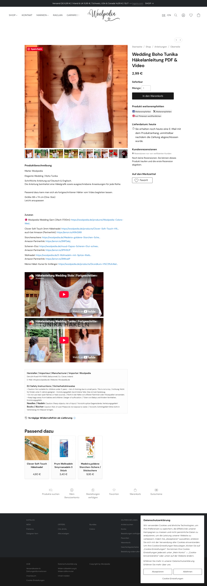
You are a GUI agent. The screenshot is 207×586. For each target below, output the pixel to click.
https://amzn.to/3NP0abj (58, 241)
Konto (123, 529)
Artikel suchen (127, 524)
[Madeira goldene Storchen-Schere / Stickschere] (90, 448)
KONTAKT (27, 15)
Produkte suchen (50, 494)
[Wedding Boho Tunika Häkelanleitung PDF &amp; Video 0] (29, 153)
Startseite (137, 46)
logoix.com (137, 3)
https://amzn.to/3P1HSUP (58, 250)
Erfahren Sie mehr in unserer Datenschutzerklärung (168, 561)
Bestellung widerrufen (130, 551)
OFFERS (61, 524)
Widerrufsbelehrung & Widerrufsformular (67, 569)
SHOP (12, 15)
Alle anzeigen (63, 533)
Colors (92, 529)
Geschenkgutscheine (130, 547)
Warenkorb (135, 494)
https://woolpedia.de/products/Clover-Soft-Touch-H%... (90, 228)
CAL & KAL (62, 529)
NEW (28, 524)
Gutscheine (156, 494)
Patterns (30, 529)
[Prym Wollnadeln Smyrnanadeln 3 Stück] (63, 448)
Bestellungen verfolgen (93, 496)
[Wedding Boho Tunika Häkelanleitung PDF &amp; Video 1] (41, 153)
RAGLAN (58, 15)
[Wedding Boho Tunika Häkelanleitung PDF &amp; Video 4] (86, 153)
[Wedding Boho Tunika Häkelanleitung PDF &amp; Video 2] (56, 153)
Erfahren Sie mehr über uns (157, 564)
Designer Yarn (32, 533)
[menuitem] (176, 40)
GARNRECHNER (76, 15)
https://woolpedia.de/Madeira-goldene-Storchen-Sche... (71, 237)
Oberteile (175, 46)
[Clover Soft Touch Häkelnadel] (37, 448)
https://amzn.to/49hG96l (69, 232)
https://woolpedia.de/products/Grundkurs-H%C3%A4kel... (88, 264)
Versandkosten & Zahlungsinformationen (36, 569)
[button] (103, 15)
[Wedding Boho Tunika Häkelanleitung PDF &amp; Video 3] (71, 153)
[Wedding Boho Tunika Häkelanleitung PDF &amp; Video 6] (113, 153)
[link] (150, 3)
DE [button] (163, 15)
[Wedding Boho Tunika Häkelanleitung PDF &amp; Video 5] (101, 153)
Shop (148, 46)
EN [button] (169, 15)
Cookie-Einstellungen (35, 580)
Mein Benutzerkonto (71, 496)
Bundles (92, 524)
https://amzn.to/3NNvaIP (58, 258)
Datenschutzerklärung (67, 564)
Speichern (36, 49)
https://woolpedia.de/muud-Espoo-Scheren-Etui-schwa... (69, 246)
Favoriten (114, 494)
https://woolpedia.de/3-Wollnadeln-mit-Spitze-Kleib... (63, 255)
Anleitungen (160, 46)
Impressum (31, 576)
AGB (28, 564)
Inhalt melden (64, 576)
